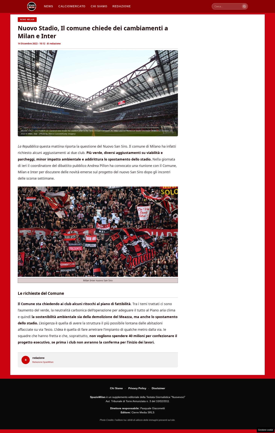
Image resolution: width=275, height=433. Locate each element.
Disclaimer (158, 388)
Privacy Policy (137, 388)
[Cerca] (244, 6)
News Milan (27, 19)
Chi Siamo (116, 388)
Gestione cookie (265, 430)
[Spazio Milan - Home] (31, 6)
